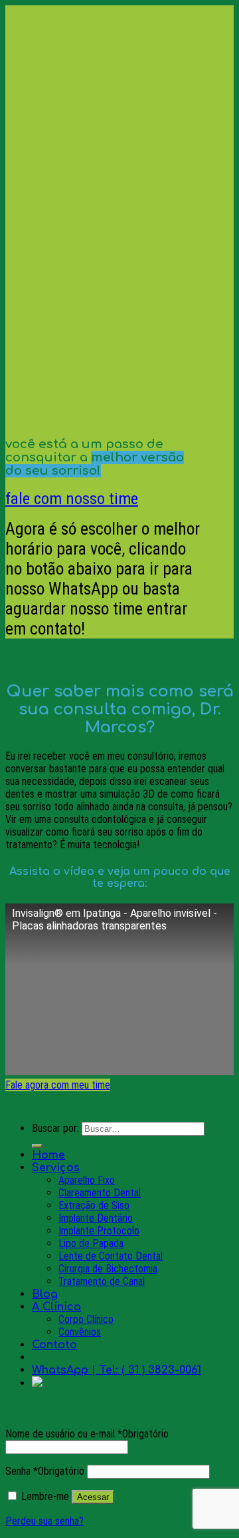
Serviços (56, 1168)
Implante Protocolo (98, 1230)
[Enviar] (37, 1146)
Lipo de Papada (90, 1243)
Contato (54, 1345)
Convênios (79, 1332)
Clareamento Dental (99, 1192)
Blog (45, 1294)
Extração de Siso (93, 1205)
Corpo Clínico (86, 1319)
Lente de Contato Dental (110, 1256)
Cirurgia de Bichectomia (107, 1268)
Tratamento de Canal (101, 1281)
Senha (44, 1471)
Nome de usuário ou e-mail (87, 1433)
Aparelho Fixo (86, 1180)
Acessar (93, 1497)
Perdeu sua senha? (44, 1521)
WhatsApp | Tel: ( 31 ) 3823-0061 (116, 1370)
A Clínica (56, 1307)
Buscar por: (55, 1128)
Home (48, 1155)
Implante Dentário (95, 1218)
